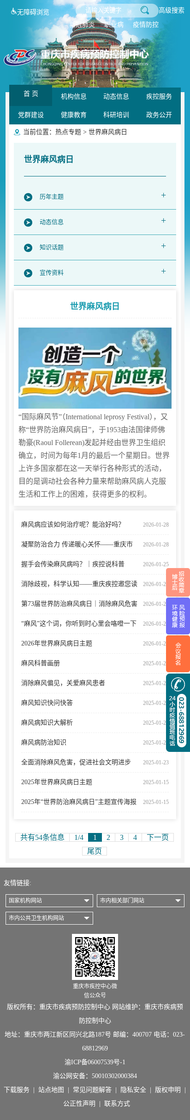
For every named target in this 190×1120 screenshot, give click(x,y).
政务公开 (159, 114)
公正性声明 (79, 1103)
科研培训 (116, 114)
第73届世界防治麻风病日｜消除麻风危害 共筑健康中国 (95, 607)
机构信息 (74, 96)
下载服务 (17, 1089)
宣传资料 (103, 271)
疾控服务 (159, 96)
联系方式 (117, 1103)
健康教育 (74, 114)
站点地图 (51, 1089)
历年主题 (103, 195)
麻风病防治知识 (95, 742)
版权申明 (168, 1089)
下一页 (158, 837)
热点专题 (68, 132)
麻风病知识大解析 (95, 722)
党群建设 (31, 114)
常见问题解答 (92, 1089)
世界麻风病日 (108, 132)
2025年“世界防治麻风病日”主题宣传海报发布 (95, 805)
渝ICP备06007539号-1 (95, 1062)
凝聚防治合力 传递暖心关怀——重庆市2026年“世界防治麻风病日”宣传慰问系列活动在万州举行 (95, 547)
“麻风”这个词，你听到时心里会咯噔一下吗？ (95, 626)
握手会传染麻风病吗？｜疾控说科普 (95, 564)
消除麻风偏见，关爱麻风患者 (95, 683)
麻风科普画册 (95, 663)
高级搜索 (171, 10)
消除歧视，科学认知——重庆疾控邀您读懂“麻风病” (95, 587)
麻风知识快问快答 (95, 702)
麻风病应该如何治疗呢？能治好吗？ (95, 524)
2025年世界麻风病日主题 (95, 782)
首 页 (31, 93)
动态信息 (116, 96)
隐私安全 (133, 1089)
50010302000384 (114, 1076)
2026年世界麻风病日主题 (95, 643)
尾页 (94, 851)
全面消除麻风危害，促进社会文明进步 (95, 762)
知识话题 (103, 245)
